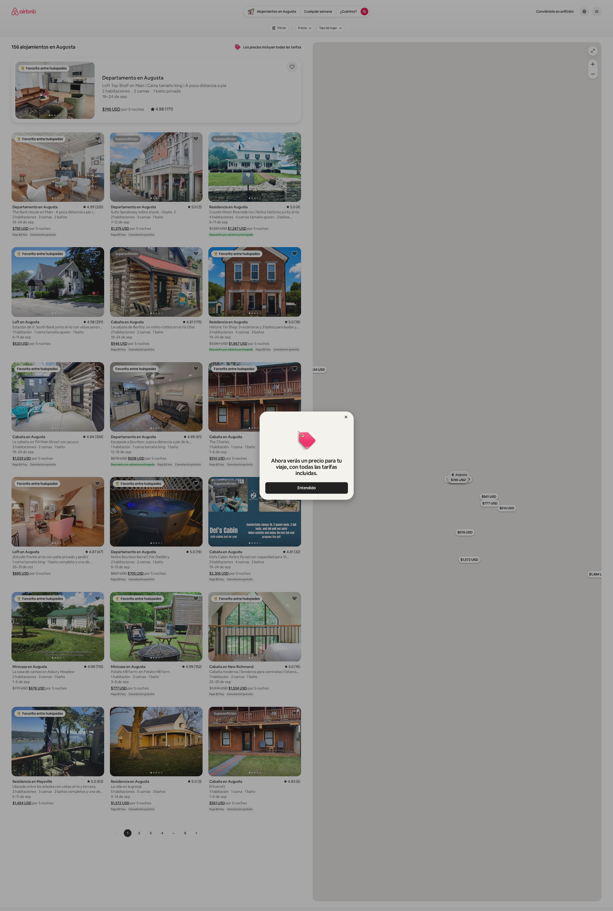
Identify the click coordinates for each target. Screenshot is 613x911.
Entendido (306, 487)
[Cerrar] (346, 417)
